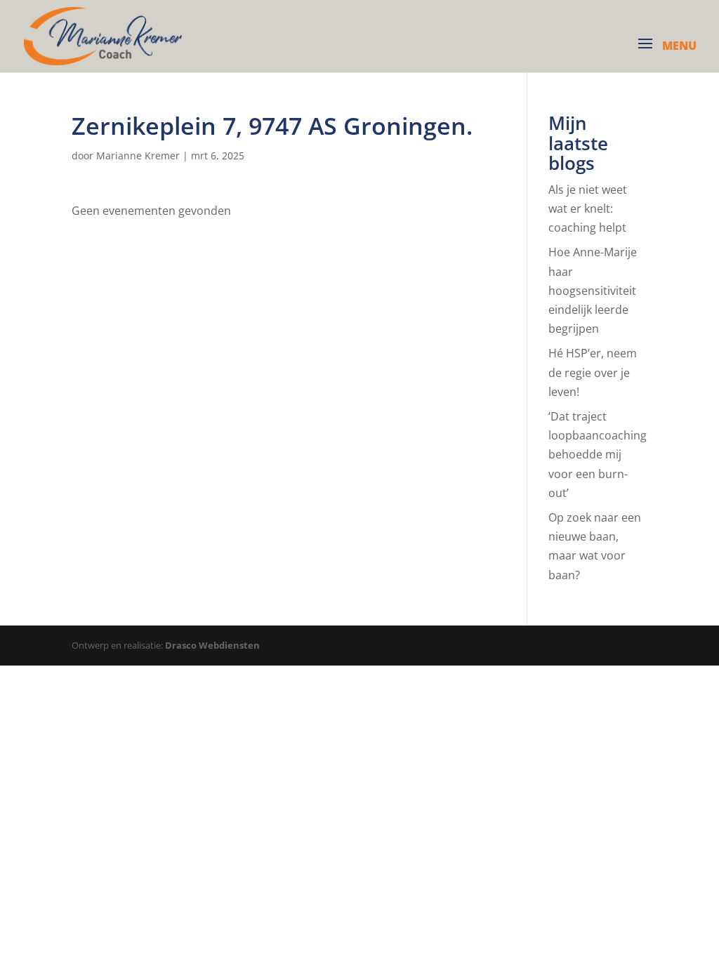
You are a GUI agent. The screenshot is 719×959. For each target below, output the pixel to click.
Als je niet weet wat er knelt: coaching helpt (587, 208)
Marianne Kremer (138, 155)
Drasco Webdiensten (212, 645)
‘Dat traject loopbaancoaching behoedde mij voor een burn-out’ (597, 455)
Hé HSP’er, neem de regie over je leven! (592, 372)
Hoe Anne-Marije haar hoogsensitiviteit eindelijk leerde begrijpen (592, 290)
